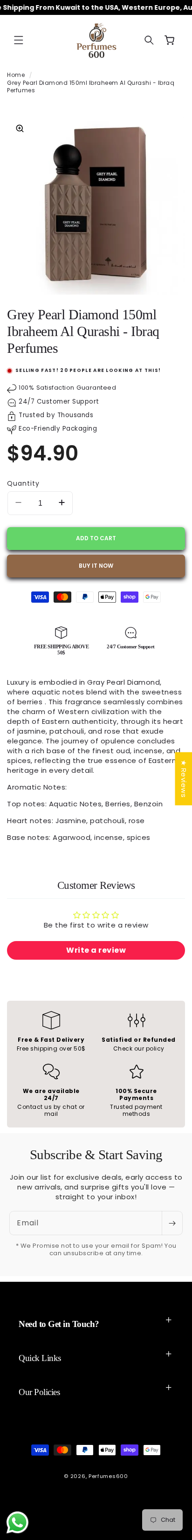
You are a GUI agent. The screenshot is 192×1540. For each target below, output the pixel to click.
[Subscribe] (172, 1223)
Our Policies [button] (39, 1392)
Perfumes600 (108, 1476)
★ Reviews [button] (183, 779)
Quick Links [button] (40, 1358)
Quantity (23, 483)
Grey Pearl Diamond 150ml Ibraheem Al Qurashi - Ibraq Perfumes (90, 87)
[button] (18, 40)
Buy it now (96, 566)
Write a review (96, 950)
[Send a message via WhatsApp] (17, 1522)
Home (16, 75)
